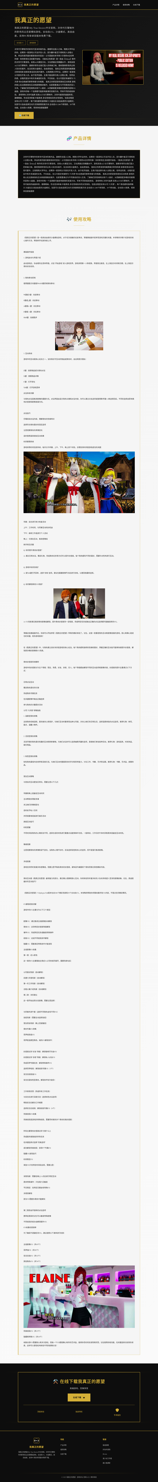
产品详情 (116, 5)
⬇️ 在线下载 (24, 115)
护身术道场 (106, 1449)
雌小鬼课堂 (106, 1463)
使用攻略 (126, 5)
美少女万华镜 (107, 1458)
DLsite (105, 1454)
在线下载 (136, 5)
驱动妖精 (106, 1445)
